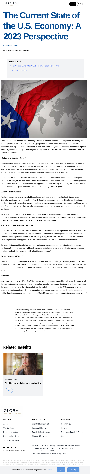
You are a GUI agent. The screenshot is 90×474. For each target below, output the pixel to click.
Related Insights (20, 70)
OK (61, 470)
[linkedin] (4, 447)
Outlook (26, 50)
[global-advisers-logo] (11, 3)
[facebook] (12, 447)
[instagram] (19, 447)
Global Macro (18, 50)
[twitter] (16, 447)
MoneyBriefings (8, 50)
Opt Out (73, 470)
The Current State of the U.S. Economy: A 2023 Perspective (35, 66)
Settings (50, 470)
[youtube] (8, 447)
